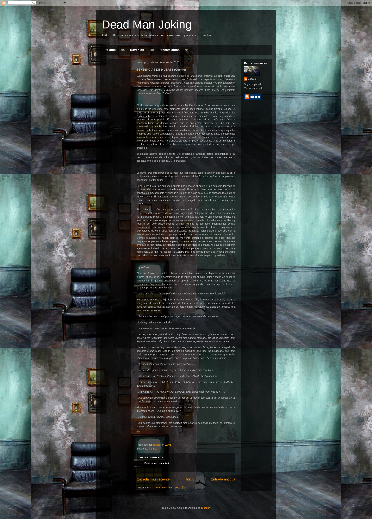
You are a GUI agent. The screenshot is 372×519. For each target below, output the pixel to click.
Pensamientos (169, 49)
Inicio (190, 479)
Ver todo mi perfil (253, 88)
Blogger (205, 507)
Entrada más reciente (153, 479)
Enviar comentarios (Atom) (168, 487)
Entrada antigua (223, 479)
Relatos (110, 49)
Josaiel (252, 78)
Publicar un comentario (157, 463)
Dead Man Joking (147, 24)
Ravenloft (137, 49)
